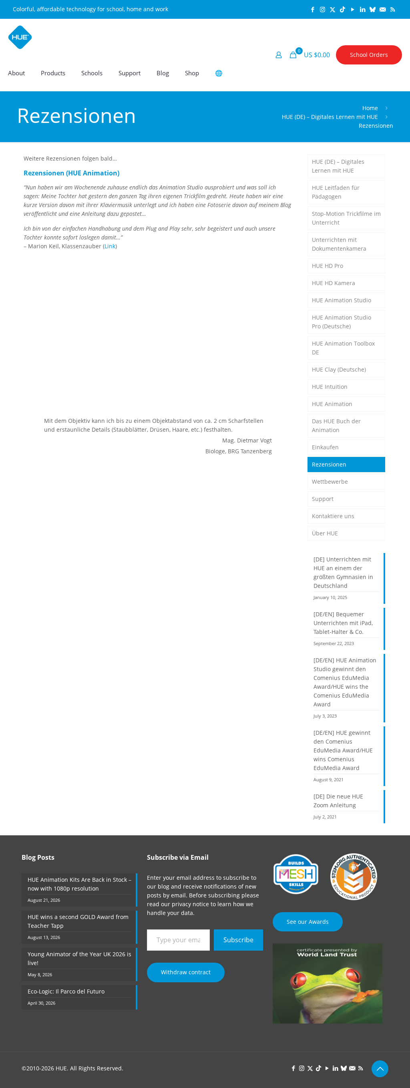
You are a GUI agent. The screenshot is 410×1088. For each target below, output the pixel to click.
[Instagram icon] (323, 9)
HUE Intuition (330, 386)
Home (370, 108)
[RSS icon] (393, 9)
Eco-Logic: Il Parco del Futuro (66, 991)
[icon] (373, 9)
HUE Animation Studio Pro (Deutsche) (341, 322)
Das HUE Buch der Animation (336, 425)
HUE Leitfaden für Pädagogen (336, 192)
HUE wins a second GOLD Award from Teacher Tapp (78, 921)
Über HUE (325, 533)
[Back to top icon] (380, 1068)
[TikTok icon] (343, 9)
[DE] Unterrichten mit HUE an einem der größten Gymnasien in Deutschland (343, 572)
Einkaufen (325, 447)
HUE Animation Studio (341, 300)
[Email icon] (383, 9)
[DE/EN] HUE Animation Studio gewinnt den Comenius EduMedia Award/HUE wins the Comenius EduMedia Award (345, 682)
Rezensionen (376, 125)
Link (110, 246)
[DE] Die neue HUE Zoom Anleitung (338, 800)
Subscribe (238, 939)
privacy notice (190, 904)
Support (323, 499)
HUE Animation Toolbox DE (343, 348)
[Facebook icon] (313, 9)
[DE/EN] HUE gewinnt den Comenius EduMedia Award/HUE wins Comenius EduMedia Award (343, 750)
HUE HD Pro (327, 265)
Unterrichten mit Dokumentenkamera (339, 244)
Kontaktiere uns (333, 516)
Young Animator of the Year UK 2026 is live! (79, 958)
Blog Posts (38, 857)
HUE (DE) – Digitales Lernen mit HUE (330, 117)
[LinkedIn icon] (363, 9)
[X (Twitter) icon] (333, 9)
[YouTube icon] (353, 9)
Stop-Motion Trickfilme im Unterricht (346, 218)
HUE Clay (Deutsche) (339, 369)
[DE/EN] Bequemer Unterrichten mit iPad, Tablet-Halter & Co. (343, 623)
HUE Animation (332, 404)
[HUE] (20, 37)
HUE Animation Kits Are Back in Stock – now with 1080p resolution (79, 884)
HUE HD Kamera (333, 283)
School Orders (369, 54)
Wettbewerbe (330, 481)
